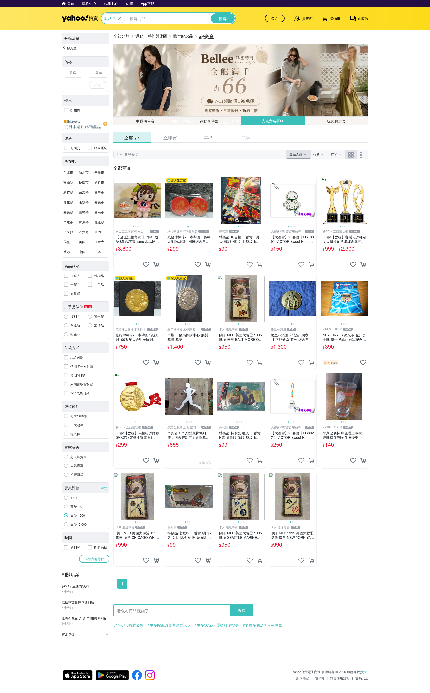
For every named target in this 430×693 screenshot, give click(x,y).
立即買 (170, 137)
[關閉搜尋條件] (120, 18)
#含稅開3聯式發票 (128, 625)
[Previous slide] (117, 200)
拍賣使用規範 (340, 678)
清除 (104, 488)
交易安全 (361, 678)
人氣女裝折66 (273, 120)
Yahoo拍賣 (80, 18)
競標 (208, 137)
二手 (245, 137)
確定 (97, 84)
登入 (274, 18)
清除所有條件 (94, 558)
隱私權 (319, 678)
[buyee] (85, 124)
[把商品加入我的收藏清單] (146, 265)
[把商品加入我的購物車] (156, 265)
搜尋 (241, 610)
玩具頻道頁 (336, 121)
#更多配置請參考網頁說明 (169, 625)
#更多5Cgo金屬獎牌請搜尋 (217, 625)
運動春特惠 (209, 121)
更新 (364, 671)
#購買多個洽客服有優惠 (262, 625)
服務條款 (302, 678)
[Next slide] (158, 200)
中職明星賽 (145, 121)
